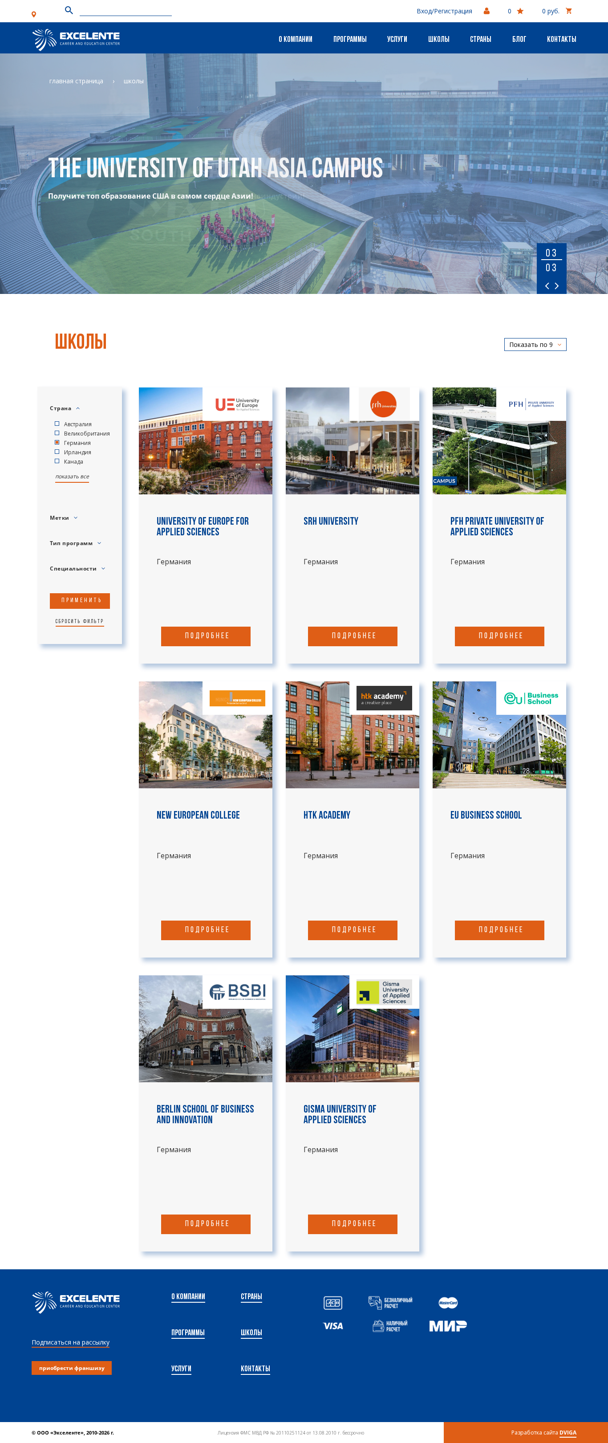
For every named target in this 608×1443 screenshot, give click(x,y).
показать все (72, 476)
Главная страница (76, 81)
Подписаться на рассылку (70, 1342)
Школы (439, 40)
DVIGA (567, 1432)
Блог (519, 40)
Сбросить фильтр (80, 621)
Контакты (561, 40)
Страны (480, 40)
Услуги (397, 40)
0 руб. (550, 11)
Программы (350, 40)
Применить (81, 600)
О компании (295, 40)
